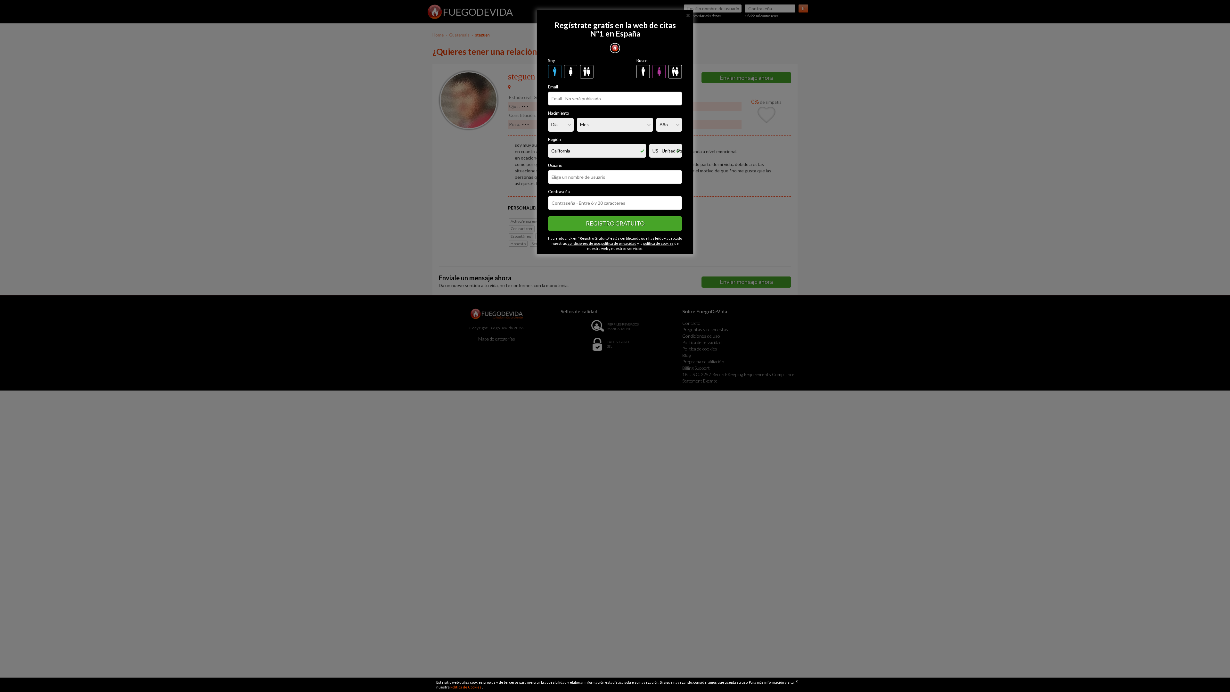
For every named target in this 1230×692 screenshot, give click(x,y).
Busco (642, 60)
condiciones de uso (584, 243)
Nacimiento (558, 113)
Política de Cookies (466, 687)
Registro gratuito (615, 223)
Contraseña (559, 191)
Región (554, 139)
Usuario (555, 165)
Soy (551, 60)
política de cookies (658, 243)
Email (553, 86)
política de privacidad (618, 243)
